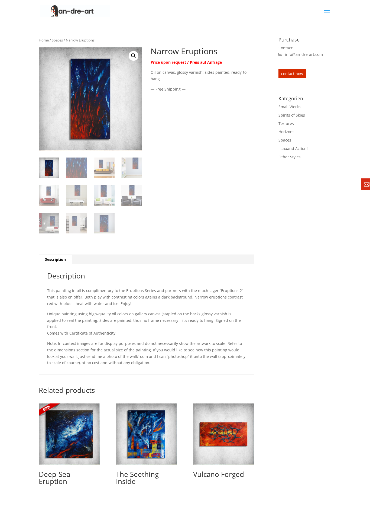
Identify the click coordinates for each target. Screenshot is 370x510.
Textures (286, 123)
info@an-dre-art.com (304, 54)
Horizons (286, 131)
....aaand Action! (293, 148)
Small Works (289, 106)
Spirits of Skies (291, 115)
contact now (292, 73)
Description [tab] (55, 259)
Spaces (57, 40)
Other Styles (289, 156)
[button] (133, 56)
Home (44, 40)
